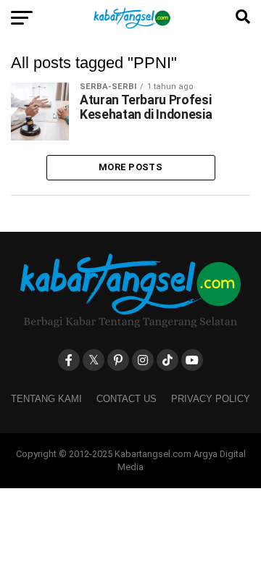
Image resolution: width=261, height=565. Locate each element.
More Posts (130, 167)
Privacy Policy (210, 398)
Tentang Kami (46, 398)
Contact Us (126, 398)
